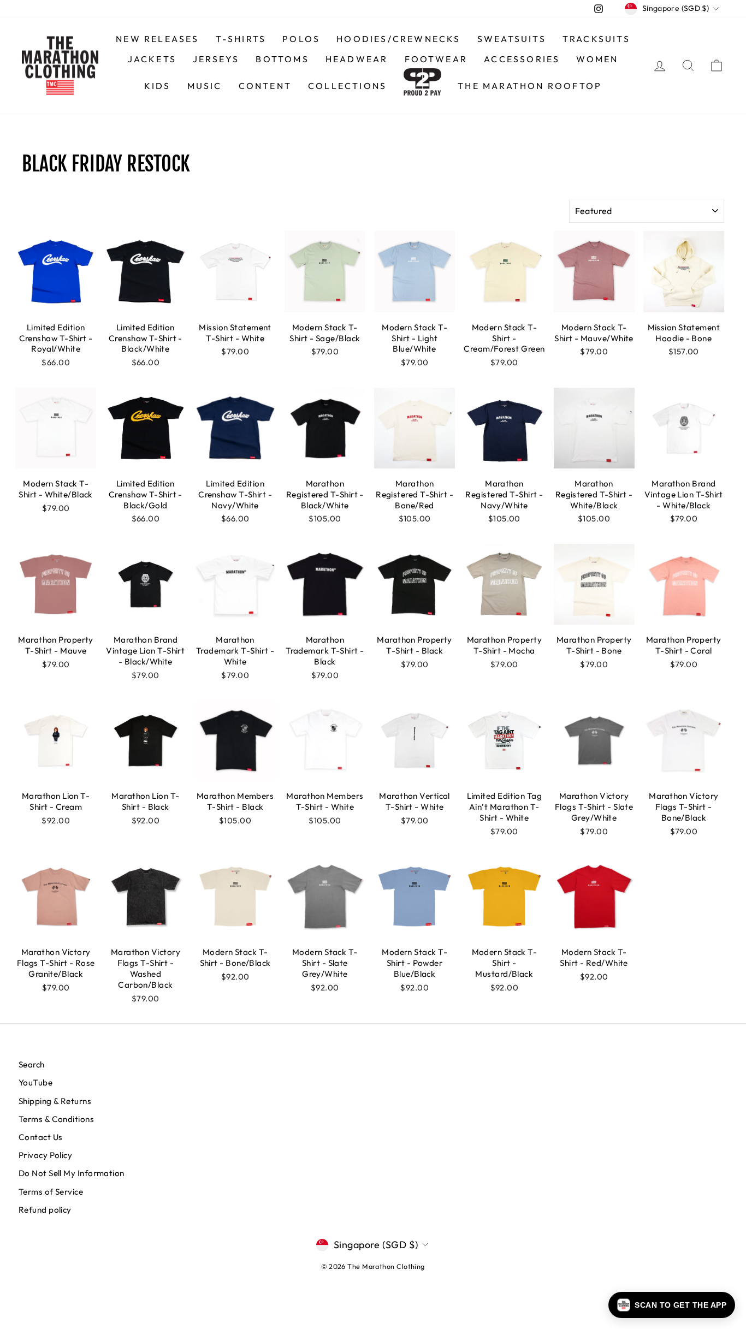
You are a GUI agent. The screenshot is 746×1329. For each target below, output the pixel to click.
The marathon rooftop (530, 85)
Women (597, 59)
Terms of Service (51, 1191)
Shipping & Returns (55, 1101)
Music (204, 85)
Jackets (152, 59)
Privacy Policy (45, 1155)
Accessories (522, 59)
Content (265, 85)
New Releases (157, 38)
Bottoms (282, 59)
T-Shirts (241, 38)
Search (32, 1064)
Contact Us (41, 1137)
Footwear (436, 59)
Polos (301, 38)
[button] (671, 1305)
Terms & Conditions (56, 1119)
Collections (347, 85)
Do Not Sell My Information (72, 1173)
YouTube (35, 1082)
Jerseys (216, 59)
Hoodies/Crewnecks (398, 38)
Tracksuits (596, 38)
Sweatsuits (511, 38)
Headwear (356, 59)
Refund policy (45, 1210)
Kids (157, 85)
